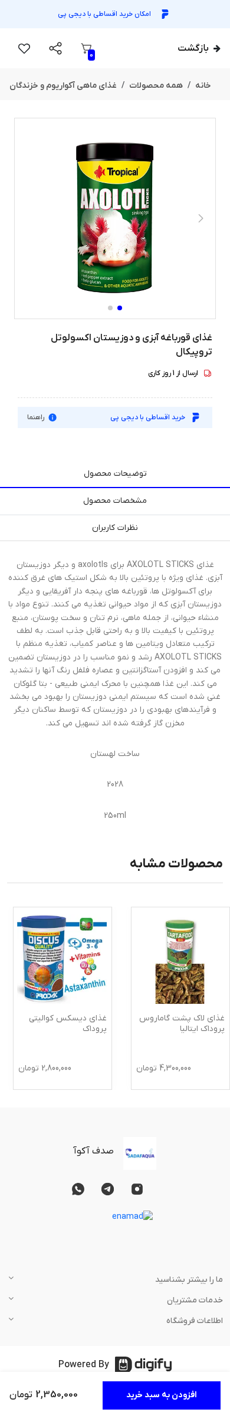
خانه (203, 85)
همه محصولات (156, 85)
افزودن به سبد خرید (161, 1395)
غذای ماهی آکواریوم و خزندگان (63, 85)
